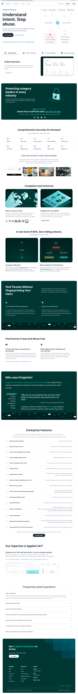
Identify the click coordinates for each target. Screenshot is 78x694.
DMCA (66, 685)
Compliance (11, 681)
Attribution (69, 685)
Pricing (23, 3)
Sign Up (68, 3)
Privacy (63, 685)
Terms (60, 685)
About (10, 669)
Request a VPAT (45, 220)
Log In (74, 3)
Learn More (8, 72)
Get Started (8, 35)
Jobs (10, 671)
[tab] (10, 53)
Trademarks (11, 673)
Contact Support (37, 670)
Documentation (24, 673)
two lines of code (52, 111)
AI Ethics (11, 676)
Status (22, 671)
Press (10, 678)
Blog (22, 669)
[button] (39, 594)
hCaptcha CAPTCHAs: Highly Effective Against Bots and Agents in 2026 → (20, 0)
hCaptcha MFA (23, 267)
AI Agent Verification (25, 676)
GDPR (22, 681)
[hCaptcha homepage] (2, 3)
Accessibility (73, 0)
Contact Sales (61, 3)
